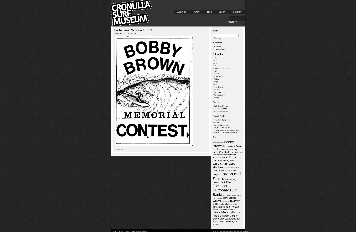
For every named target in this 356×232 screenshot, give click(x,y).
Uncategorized (219, 95)
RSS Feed (217, 47)
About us (181, 12)
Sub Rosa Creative (220, 111)
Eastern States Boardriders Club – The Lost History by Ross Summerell (228, 131)
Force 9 (225, 157)
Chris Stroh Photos (220, 106)
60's (122, 150)
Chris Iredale (227, 150)
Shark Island (218, 87)
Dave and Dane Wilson (222, 125)
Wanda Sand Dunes (221, 222)
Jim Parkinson (228, 195)
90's (215, 66)
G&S (221, 161)
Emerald (226, 154)
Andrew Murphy (218, 142)
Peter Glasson (226, 204)
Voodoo (216, 98)
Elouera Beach (218, 154)
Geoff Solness (231, 167)
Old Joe (216, 123)
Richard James (219, 209)
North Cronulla (229, 198)
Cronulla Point (226, 152)
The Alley (216, 90)
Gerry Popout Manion (222, 170)
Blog (209, 12)
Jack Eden (225, 182)
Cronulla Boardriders (221, 69)
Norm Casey (218, 198)
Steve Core (218, 218)
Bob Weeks (229, 146)
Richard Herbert (230, 206)
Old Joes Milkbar (227, 201)
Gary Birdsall (230, 160)
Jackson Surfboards (222, 188)
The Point (217, 92)
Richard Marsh (230, 209)
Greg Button (227, 179)
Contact (237, 12)
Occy (215, 84)
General (216, 74)
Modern (222, 12)
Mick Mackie (237, 195)
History (196, 12)
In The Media (218, 76)
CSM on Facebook (220, 109)
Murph (215, 82)
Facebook (145, 231)
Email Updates (219, 49)
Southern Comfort (229, 216)
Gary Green (220, 163)
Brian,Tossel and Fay (221, 120)
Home (115, 231)
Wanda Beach (232, 218)
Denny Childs (238, 152)
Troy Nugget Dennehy (221, 128)
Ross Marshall (223, 212)
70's (215, 61)
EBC (215, 71)
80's (215, 63)
